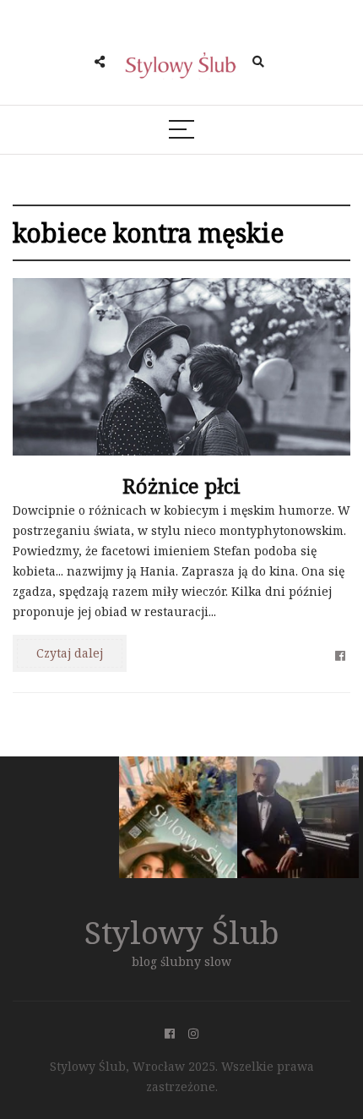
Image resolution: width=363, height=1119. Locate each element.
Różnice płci (181, 485)
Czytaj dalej (69, 653)
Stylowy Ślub (181, 931)
